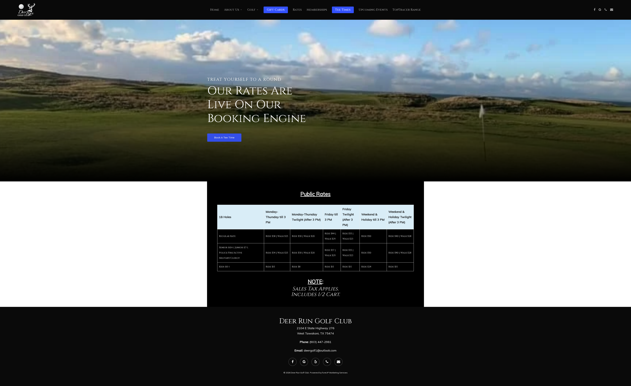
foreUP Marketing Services (335, 372)
